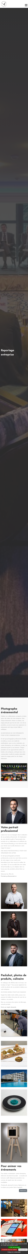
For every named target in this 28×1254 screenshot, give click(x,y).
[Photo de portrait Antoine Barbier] (14, 896)
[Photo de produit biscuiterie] (14, 1054)
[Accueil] (4, 4)
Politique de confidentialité (14, 1252)
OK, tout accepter (15, 1247)
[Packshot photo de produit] (14, 1102)
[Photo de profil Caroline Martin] (14, 924)
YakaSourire (21, 1185)
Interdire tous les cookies (10, 1249)
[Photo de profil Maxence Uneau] (14, 953)
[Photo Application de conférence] (14, 1228)
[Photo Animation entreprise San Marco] (14, 1208)
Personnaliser (23, 1249)
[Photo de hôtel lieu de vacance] (14, 1078)
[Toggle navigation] (26, 4)
